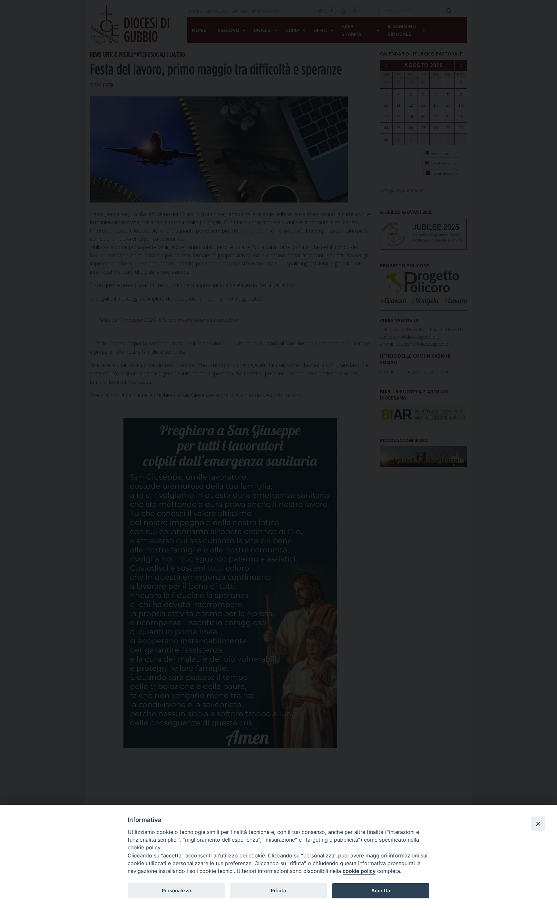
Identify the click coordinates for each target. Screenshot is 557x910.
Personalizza (176, 891)
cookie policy (359, 871)
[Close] (538, 823)
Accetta (380, 891)
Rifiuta (278, 891)
